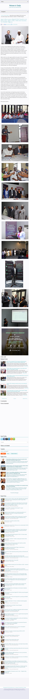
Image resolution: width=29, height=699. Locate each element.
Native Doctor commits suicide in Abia (11, 520)
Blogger (16, 492)
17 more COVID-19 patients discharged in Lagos (13, 507)
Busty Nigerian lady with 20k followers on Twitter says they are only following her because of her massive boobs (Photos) (15, 667)
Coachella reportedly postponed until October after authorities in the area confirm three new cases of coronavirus (16, 556)
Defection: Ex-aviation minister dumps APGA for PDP (14, 630)
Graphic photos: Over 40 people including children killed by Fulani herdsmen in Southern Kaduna (17, 466)
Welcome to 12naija (15, 5)
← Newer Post (4, 398)
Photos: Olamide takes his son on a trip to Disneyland (14, 626)
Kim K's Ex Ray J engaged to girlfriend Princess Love (16, 478)
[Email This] (1, 357)
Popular (3, 453)
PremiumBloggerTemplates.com (10, 689)
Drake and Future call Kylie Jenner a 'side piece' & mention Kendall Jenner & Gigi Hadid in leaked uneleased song (15, 517)
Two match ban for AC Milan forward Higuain (13, 605)
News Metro (6, 15)
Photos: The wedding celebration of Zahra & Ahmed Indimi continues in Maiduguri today (16, 473)
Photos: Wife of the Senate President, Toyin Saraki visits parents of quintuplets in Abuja (17, 369)
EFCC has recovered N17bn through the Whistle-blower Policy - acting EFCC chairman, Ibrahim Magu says (16, 362)
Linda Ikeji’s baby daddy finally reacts (11, 639)
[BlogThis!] (2, 357)
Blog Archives (14, 453)
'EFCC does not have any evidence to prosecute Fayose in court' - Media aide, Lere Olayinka (15, 623)
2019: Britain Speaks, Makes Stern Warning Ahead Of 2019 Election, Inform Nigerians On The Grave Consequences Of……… (15, 579)
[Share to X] (4, 357)
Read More (26, 366)
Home (2, 15)
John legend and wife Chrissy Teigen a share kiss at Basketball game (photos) (14, 548)
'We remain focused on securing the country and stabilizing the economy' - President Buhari (15, 619)
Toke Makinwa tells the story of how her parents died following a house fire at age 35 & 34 (16, 460)
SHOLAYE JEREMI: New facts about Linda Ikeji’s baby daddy (16, 643)
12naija (24, 687)
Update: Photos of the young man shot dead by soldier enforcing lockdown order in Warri (15, 544)
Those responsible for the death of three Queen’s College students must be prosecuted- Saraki (17, 391)
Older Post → (25, 398)
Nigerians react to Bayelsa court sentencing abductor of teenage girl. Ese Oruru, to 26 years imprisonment (15, 513)
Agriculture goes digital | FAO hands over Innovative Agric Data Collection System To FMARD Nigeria (14, 21)
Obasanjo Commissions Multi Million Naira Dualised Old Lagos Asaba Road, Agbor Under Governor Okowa (15, 584)
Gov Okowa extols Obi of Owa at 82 (11, 560)
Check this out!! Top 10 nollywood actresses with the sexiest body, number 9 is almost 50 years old (16, 610)
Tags (8, 453)
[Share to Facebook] (5, 357)
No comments (14, 24)
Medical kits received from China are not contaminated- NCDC (16, 525)
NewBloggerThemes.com (20, 689)
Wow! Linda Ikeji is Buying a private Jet (11, 635)
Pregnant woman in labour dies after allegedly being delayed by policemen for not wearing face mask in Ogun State (16, 499)
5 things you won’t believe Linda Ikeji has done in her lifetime (16, 656)
